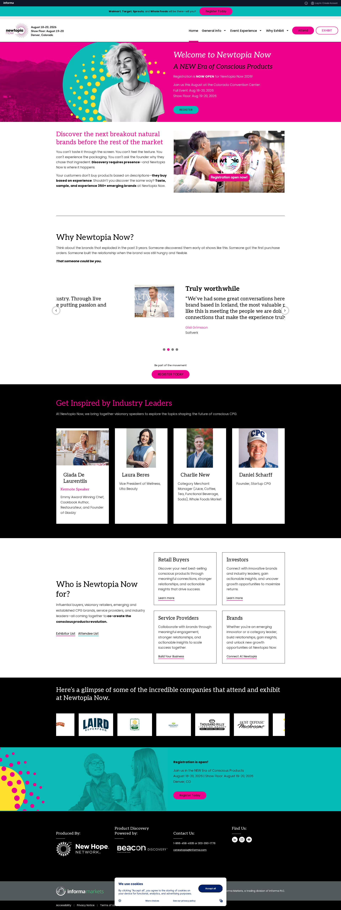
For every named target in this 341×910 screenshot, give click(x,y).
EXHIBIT (327, 30)
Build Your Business (171, 656)
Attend (303, 30)
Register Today (215, 11)
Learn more (166, 598)
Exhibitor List (65, 633)
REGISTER (186, 110)
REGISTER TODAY (170, 374)
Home (193, 30)
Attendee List (88, 633)
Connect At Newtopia (242, 656)
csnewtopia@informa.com (190, 850)
